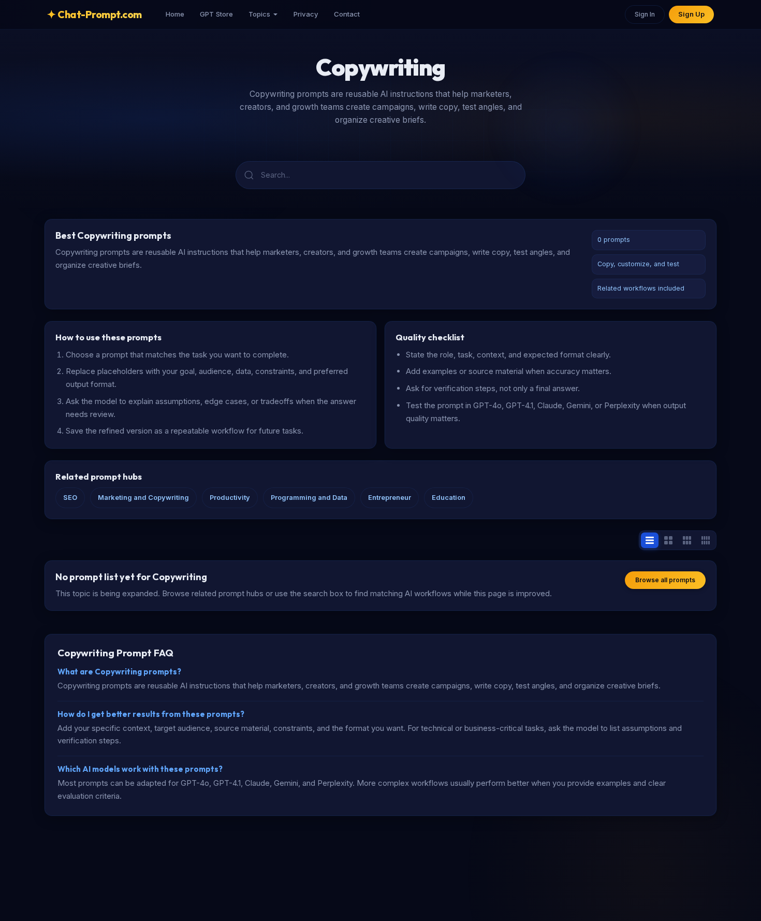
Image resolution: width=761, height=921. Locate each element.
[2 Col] (668, 540)
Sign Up (691, 14)
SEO (70, 497)
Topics (259, 14)
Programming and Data (309, 497)
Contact (347, 14)
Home (175, 14)
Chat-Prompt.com (94, 14)
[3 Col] (687, 540)
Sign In (645, 14)
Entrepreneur (389, 497)
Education (448, 497)
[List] (649, 540)
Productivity (230, 497)
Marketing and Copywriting (143, 497)
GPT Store (216, 14)
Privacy (306, 14)
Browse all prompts (665, 580)
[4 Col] (705, 540)
